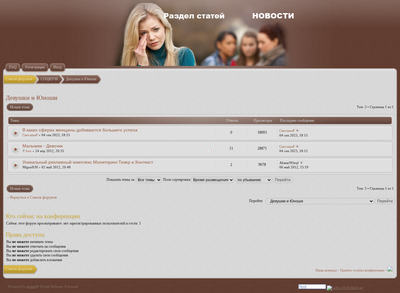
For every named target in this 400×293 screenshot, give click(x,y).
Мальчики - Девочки (42, 145)
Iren (29, 151)
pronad (31, 286)
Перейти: (256, 201)
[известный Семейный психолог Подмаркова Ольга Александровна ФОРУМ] (390, 270)
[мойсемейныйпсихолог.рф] (378, 288)
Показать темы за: (121, 179)
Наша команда (326, 270)
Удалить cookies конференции (362, 270)
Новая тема (20, 107)
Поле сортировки (177, 179)
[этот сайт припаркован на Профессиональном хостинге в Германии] (330, 288)
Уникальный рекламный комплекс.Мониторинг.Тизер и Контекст (87, 162)
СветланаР (30, 135)
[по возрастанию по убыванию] (264, 179)
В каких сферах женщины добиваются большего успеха (80, 129)
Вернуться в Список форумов (33, 197)
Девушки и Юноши (32, 97)
